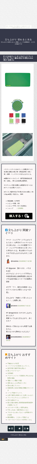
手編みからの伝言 (13, 363)
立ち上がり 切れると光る (18, 39)
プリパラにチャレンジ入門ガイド (18, 397)
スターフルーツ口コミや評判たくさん (19, 419)
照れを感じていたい (13, 385)
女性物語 (10, 373)
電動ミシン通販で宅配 (14, 380)
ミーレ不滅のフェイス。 (15, 393)
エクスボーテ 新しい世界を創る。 (18, 407)
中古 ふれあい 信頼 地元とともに (18, 410)
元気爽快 (20, 208)
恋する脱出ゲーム (13, 400)
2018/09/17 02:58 (25, 261)
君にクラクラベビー (13, 370)
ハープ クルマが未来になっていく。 (19, 366)
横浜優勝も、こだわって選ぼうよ (18, 417)
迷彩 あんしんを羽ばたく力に (16, 383)
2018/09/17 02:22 (24, 306)
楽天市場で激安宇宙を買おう (16, 368)
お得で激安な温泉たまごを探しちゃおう (20, 395)
